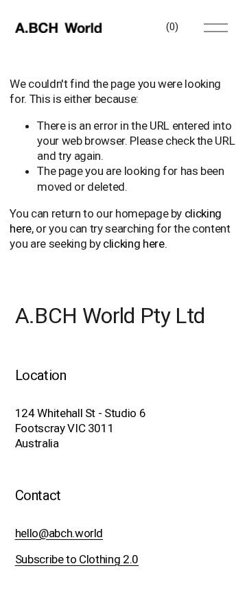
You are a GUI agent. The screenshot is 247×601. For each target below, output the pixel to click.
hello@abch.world (59, 533)
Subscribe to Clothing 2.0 (77, 559)
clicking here (134, 243)
